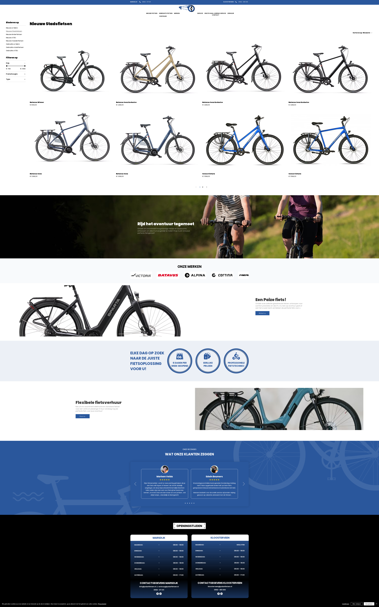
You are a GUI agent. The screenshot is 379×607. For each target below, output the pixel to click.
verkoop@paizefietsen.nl (168, 586)
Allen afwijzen (356, 604)
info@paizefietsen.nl (147, 586)
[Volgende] (244, 484)
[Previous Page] (196, 187)
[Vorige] (135, 484)
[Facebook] (157, 593)
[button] (151, 13)
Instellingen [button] (345, 604)
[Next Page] (206, 187)
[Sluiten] (376, 603)
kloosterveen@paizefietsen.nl (220, 586)
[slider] (7, 66)
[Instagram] (160, 593)
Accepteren (369, 604)
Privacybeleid (102, 604)
